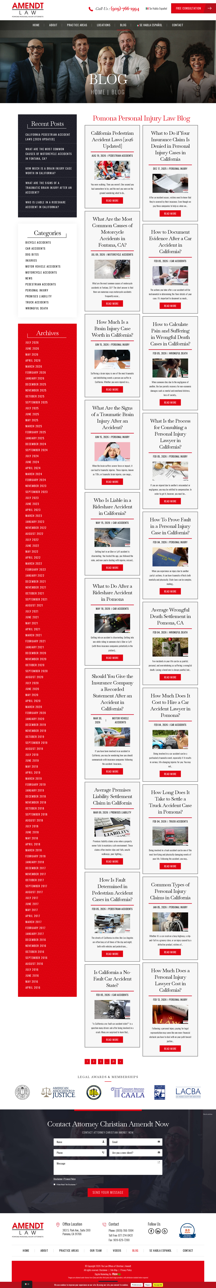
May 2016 (32, 981)
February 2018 (36, 856)
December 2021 (36, 581)
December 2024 (36, 444)
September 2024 (37, 450)
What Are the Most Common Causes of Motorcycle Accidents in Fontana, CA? (112, 232)
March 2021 (34, 635)
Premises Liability (121, 812)
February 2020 (36, 713)
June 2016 (32, 975)
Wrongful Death (178, 353)
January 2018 (35, 862)
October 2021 (35, 593)
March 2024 (34, 474)
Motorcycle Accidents (120, 254)
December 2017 (36, 868)
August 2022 (35, 534)
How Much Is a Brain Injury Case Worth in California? (112, 328)
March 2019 (34, 778)
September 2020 (37, 671)
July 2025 (32, 408)
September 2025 (37, 402)
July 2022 (32, 540)
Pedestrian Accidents (120, 155)
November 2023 (36, 486)
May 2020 (32, 695)
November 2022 (36, 528)
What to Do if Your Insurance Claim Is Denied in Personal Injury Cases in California (170, 146)
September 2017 (36, 886)
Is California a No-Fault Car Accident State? (112, 978)
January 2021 (35, 647)
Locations (103, 25)
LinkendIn (158, 1231)
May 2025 (32, 420)
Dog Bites (32, 254)
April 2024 (33, 468)
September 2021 (37, 599)
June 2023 (32, 504)
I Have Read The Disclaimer (66, 1184)
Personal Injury (120, 344)
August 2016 (34, 964)
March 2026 (34, 366)
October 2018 (35, 808)
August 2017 (34, 892)
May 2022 (32, 551)
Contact (177, 25)
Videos (117, 1250)
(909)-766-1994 (125, 8)
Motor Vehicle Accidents (43, 266)
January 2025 (35, 438)
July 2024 (32, 456)
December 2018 (36, 796)
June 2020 (32, 689)
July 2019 (32, 755)
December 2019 (36, 725)
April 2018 (33, 844)
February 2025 (36, 432)
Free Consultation (188, 8)
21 (113, 1061)
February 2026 (36, 372)
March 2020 (34, 707)
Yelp (165, 1231)
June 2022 (32, 546)
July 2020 (32, 683)
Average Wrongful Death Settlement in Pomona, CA (170, 616)
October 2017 (35, 880)
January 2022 (35, 575)
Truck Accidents (178, 821)
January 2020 (35, 719)
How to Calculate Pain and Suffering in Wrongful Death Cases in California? (170, 334)
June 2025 (32, 414)
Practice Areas (77, 25)
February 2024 (36, 480)
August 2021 (34, 605)
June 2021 (32, 617)
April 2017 (33, 916)
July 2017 (32, 898)
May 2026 (32, 354)
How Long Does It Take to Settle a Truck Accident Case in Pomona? (170, 802)
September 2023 (37, 492)
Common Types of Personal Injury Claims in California (170, 891)
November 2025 (36, 390)
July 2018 (32, 826)
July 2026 (32, 342)
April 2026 (33, 360)
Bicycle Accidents (38, 242)
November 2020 (36, 659)
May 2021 (32, 623)
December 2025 (36, 384)
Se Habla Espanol (161, 1250)
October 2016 (35, 952)
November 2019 (36, 731)
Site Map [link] (114, 1270)
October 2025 (35, 396)
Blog (123, 25)
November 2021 (36, 587)
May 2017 (32, 910)
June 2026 (32, 348)
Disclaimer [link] (103, 1270)
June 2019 (32, 760)
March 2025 (34, 426)
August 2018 (34, 820)
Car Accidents (121, 523)
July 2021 (32, 611)
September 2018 (37, 814)
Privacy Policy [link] (126, 1270)
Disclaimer (58, 1178)
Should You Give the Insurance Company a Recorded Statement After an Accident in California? (112, 692)
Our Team (96, 1250)
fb (151, 1231)
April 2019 (33, 772)
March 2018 (34, 850)
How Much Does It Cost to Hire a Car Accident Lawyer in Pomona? (170, 705)
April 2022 (33, 557)
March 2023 (34, 516)
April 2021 (33, 629)
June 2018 (32, 832)
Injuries (31, 260)
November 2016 (36, 946)
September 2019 (37, 743)
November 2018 (36, 802)
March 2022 (34, 563)
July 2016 (32, 969)
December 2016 (36, 940)
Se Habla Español (158, 8)
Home (36, 25)
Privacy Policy (70, 1178)
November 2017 (36, 874)
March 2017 (34, 922)
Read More (112, 200)
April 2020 (33, 701)
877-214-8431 (125, 1235)
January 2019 (35, 790)
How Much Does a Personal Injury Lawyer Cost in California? (170, 980)
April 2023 (33, 510)
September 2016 (37, 958)
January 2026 (35, 378)
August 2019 (34, 749)
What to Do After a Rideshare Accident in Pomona (112, 592)
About (53, 25)
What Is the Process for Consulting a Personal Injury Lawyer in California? (170, 434)
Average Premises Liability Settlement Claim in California (112, 796)
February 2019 (36, 784)
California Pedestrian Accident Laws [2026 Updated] (112, 139)
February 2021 (36, 641)
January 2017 (35, 934)
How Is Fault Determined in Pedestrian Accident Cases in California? (112, 890)
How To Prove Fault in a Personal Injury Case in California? (170, 526)
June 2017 (32, 904)
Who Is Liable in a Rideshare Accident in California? (112, 506)
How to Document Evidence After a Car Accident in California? (170, 242)
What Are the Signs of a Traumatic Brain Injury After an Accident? (112, 418)
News (29, 278)
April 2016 (33, 987)
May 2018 (32, 838)
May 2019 (32, 766)
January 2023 (35, 522)
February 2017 (36, 928)
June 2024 (32, 462)
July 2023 (32, 498)
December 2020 (36, 653)
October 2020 (35, 665)
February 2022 (36, 569)
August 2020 (35, 677)
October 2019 (35, 737)
